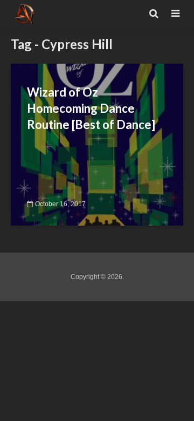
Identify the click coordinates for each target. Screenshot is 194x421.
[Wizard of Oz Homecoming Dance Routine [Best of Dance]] (97, 143)
